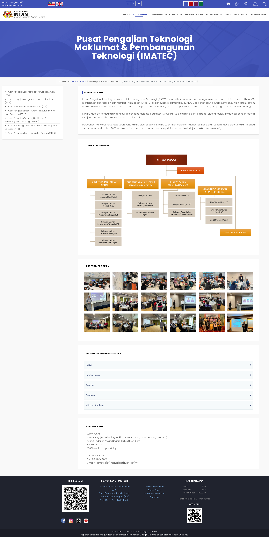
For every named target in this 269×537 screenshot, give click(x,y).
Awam (228, 14)
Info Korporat (141, 14)
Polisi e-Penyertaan (154, 486)
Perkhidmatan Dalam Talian (167, 14)
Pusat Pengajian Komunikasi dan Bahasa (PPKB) (31, 133)
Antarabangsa (214, 14)
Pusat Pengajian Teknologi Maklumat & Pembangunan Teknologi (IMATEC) (25, 120)
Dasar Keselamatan (154, 493)
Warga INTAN (241, 14)
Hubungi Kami (258, 14)
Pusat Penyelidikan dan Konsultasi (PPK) (27, 106)
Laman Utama (78, 81)
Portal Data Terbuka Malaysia (114, 500)
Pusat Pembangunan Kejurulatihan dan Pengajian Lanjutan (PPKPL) (31, 127)
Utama (126, 14)
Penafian (154, 497)
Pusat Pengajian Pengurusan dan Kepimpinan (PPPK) (29, 101)
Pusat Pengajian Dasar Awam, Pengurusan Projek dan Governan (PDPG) (30, 112)
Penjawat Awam (194, 14)
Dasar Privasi (154, 490)
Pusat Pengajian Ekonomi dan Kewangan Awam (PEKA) (30, 93)
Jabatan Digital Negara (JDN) (114, 496)
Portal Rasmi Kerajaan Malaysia (114, 493)
